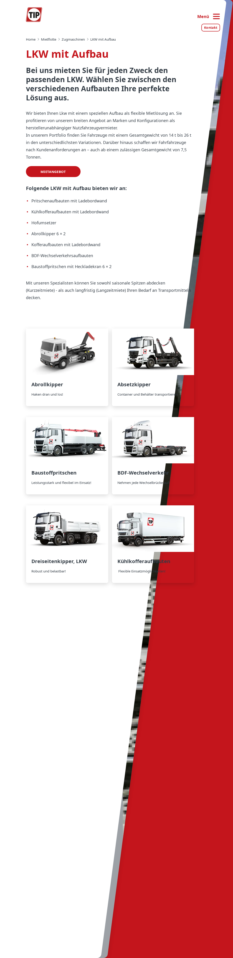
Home (30, 39)
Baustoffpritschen (67, 456)
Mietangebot (53, 171)
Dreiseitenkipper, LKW (67, 544)
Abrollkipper (67, 367)
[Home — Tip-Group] (34, 14)
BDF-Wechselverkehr (153, 456)
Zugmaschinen (73, 39)
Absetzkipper (153, 367)
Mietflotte (48, 39)
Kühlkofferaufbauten (153, 544)
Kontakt (210, 27)
